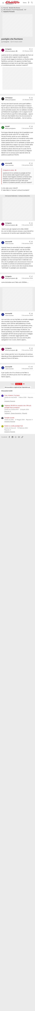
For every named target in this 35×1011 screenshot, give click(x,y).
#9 (32, 348)
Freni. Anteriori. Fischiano (12, 395)
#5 (32, 223)
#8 (32, 313)
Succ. (18, 384)
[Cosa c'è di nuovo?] (28, 2)
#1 (32, 49)
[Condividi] (30, 49)
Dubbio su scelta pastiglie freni (13, 426)
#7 (32, 276)
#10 (32, 367)
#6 (32, 241)
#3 (32, 126)
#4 (32, 163)
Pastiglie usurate (9, 417)
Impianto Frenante (9, 401)
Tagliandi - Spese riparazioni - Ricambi (15, 413)
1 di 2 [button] (12, 384)
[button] (3, 2)
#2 (32, 98)
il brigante (6, 41)
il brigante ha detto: (8, 170)
